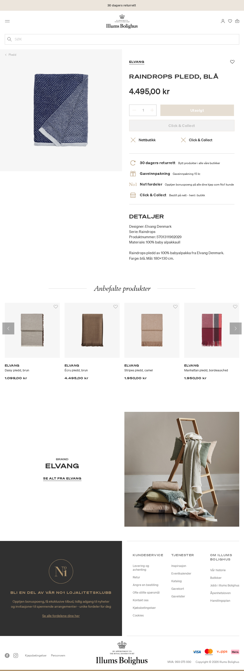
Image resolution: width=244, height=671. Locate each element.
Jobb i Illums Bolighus (224, 585)
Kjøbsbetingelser (144, 608)
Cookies (138, 615)
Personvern (58, 655)
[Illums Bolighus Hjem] (122, 21)
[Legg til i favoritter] (56, 307)
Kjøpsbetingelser (35, 655)
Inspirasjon (178, 566)
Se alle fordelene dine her (61, 616)
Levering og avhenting (141, 568)
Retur (136, 577)
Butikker (216, 578)
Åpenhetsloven (220, 593)
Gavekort (177, 589)
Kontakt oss (140, 600)
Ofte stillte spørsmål (146, 592)
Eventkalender (181, 573)
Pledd (12, 55)
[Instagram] (15, 655)
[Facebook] (7, 655)
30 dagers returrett (121, 5)
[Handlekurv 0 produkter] (237, 21)
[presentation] (8, 328)
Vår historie (218, 570)
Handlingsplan (220, 601)
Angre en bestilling (145, 585)
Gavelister (178, 596)
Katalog (176, 581)
